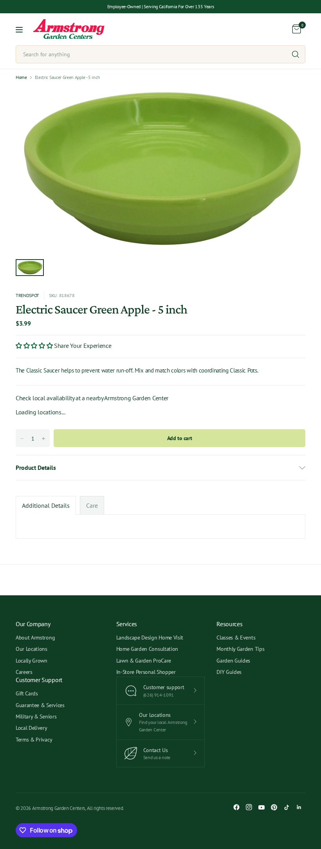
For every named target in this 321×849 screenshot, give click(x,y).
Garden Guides (233, 660)
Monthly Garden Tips (240, 648)
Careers (24, 671)
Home (21, 77)
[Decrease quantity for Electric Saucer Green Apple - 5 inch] (22, 439)
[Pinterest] (274, 807)
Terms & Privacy (34, 739)
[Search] (295, 54)
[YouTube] (261, 807)
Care (92, 505)
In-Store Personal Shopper (146, 671)
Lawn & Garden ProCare (143, 660)
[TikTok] (286, 807)
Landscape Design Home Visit (149, 637)
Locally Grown (31, 660)
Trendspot (27, 295)
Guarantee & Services (40, 705)
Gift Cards (27, 693)
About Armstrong (35, 637)
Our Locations (31, 648)
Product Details (36, 467)
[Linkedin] (299, 807)
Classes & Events (235, 637)
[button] (35, 345)
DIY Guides (229, 671)
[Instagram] (249, 807)
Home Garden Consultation (147, 648)
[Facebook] (236, 807)
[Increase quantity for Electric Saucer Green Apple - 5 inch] (43, 439)
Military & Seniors (36, 716)
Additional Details (46, 505)
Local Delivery (31, 727)
